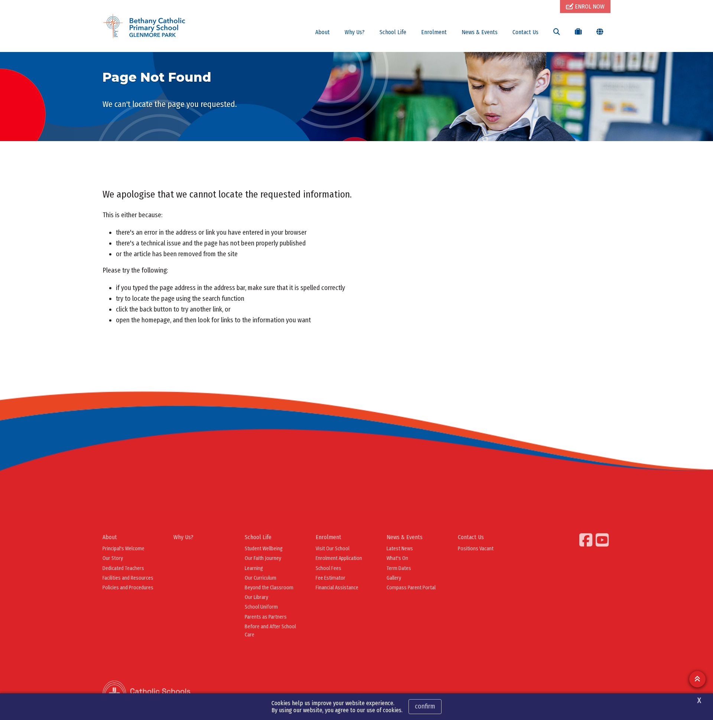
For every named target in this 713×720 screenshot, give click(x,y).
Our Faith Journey (263, 558)
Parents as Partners (266, 617)
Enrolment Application (339, 558)
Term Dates (399, 568)
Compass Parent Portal (411, 587)
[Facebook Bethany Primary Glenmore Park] (586, 539)
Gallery (394, 578)
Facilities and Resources (127, 578)
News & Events (480, 32)
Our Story (112, 558)
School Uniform (261, 607)
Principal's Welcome (123, 548)
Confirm (425, 706)
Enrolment (434, 32)
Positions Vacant (476, 548)
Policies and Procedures (127, 587)
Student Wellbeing (264, 548)
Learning (254, 568)
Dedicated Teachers (123, 568)
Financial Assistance (337, 587)
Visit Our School (332, 548)
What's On (397, 558)
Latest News (400, 548)
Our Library (256, 597)
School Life (393, 32)
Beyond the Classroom (269, 587)
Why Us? (355, 32)
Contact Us (525, 32)
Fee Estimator (330, 578)
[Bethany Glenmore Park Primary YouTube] (603, 539)
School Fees (328, 568)
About (322, 32)
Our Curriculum (260, 578)
